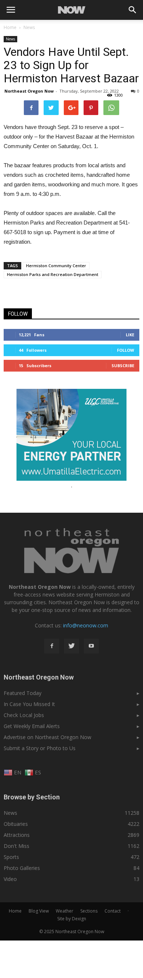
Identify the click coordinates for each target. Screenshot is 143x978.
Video (10, 878)
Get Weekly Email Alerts (32, 726)
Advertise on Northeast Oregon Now (47, 737)
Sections (89, 911)
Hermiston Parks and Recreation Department (52, 274)
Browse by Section (32, 797)
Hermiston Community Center (56, 265)
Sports (11, 856)
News (10, 39)
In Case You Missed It (29, 704)
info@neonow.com (85, 625)
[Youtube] (91, 646)
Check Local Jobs (24, 715)
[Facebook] (51, 646)
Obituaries (16, 823)
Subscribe (122, 365)
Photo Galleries (22, 867)
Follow (125, 350)
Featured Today (22, 692)
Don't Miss (16, 845)
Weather (64, 911)
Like (130, 334)
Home (10, 27)
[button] (132, 10)
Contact (112, 911)
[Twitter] (71, 646)
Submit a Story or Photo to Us (40, 748)
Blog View (39, 911)
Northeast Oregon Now (29, 91)
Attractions (17, 834)
